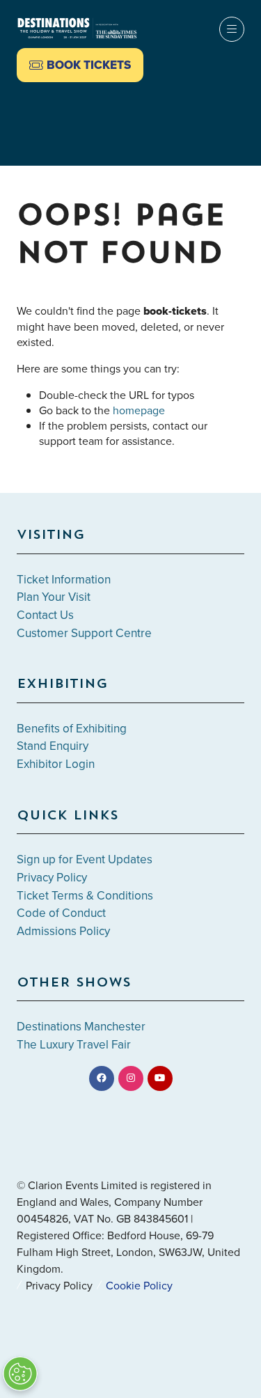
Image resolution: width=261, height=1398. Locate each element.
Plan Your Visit (53, 596)
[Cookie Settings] (20, 1373)
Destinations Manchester (81, 1026)
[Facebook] (101, 1078)
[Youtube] (160, 1078)
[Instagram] (130, 1078)
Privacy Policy (52, 877)
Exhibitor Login (56, 763)
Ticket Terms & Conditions (85, 895)
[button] (80, 65)
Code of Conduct (61, 912)
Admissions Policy (63, 930)
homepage (139, 410)
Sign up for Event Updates (84, 859)
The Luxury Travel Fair (74, 1044)
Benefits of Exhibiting (72, 728)
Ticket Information (64, 579)
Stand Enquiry (52, 745)
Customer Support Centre (84, 633)
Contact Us (45, 614)
